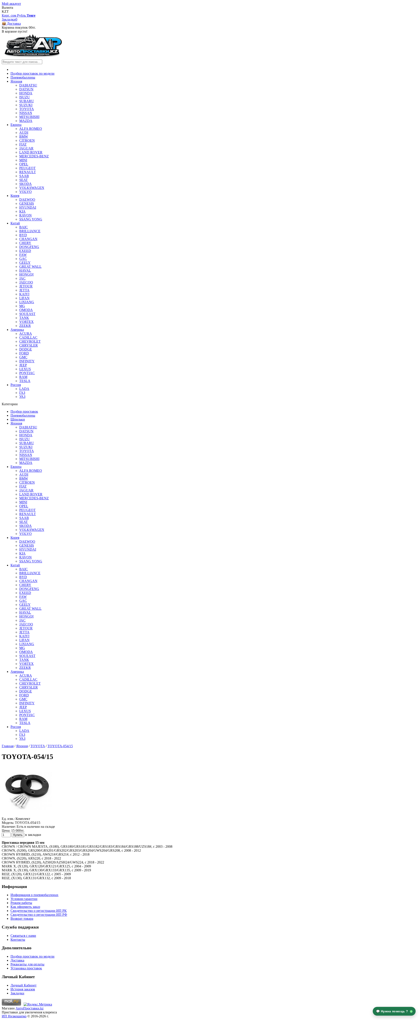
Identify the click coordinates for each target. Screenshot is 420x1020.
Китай (15, 223)
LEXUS (25, 369)
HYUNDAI (27, 207)
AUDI (23, 132)
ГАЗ (22, 393)
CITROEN (27, 140)
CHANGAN (28, 239)
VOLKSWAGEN (31, 188)
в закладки (33, 835)
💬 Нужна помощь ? (392, 1011)
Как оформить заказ (25, 907)
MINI (23, 160)
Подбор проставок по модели (32, 73)
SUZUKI (25, 105)
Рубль (22, 15)
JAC (22, 278)
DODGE (25, 349)
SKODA (25, 184)
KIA (22, 211)
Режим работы (21, 903)
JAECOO (26, 282)
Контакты (17, 939)
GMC (23, 357)
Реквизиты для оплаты (27, 964)
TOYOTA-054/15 (60, 746)
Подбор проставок (24, 411)
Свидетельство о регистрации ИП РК (38, 911)
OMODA (26, 310)
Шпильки (17, 419)
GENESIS (26, 203)
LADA (24, 389)
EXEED (25, 251)
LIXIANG (26, 302)
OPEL (23, 164)
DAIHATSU (28, 85)
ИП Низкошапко (14, 1016)
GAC (23, 259)
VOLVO (25, 192)
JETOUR (26, 286)
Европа (15, 125)
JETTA (24, 290)
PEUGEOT (27, 168)
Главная (8, 746)
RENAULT (27, 172)
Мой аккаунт (11, 3)
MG (22, 306)
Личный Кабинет (23, 985)
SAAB (24, 176)
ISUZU (24, 97)
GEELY (25, 262)
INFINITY (27, 361)
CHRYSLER (28, 345)
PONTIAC (27, 373)
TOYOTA (26, 109)
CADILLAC (28, 337)
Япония (16, 81)
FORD (24, 353)
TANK (24, 318)
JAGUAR (26, 148)
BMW (23, 136)
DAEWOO (27, 199)
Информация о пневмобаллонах (34, 895)
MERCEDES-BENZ (34, 156)
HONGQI (26, 274)
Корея (14, 195)
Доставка (17, 960)
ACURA (25, 333)
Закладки (17, 993)
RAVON (25, 215)
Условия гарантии (23, 899)
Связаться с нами (23, 935)
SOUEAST (27, 314)
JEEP (23, 365)
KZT (5, 11)
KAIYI (24, 294)
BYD (23, 235)
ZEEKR (25, 326)
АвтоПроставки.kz (30, 1008)
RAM (23, 377)
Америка (17, 329)
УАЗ (22, 396)
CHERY (25, 243)
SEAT (23, 180)
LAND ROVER (30, 152)
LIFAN (24, 298)
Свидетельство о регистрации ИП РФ (38, 914)
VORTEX (26, 322)
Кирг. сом (9, 15)
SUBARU (26, 101)
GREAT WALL (30, 266)
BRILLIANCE (29, 231)
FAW (23, 255)
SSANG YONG (30, 219)
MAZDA (25, 121)
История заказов (22, 989)
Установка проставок (26, 968)
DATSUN (26, 89)
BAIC (23, 227)
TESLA (24, 381)
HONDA (25, 93)
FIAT (23, 144)
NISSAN (25, 113)
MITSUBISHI (29, 117)
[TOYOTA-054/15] (27, 815)
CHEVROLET (30, 341)
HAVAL (25, 270)
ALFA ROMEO (30, 128)
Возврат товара (21, 918)
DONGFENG (29, 247)
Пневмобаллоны (22, 77)
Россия (15, 385)
